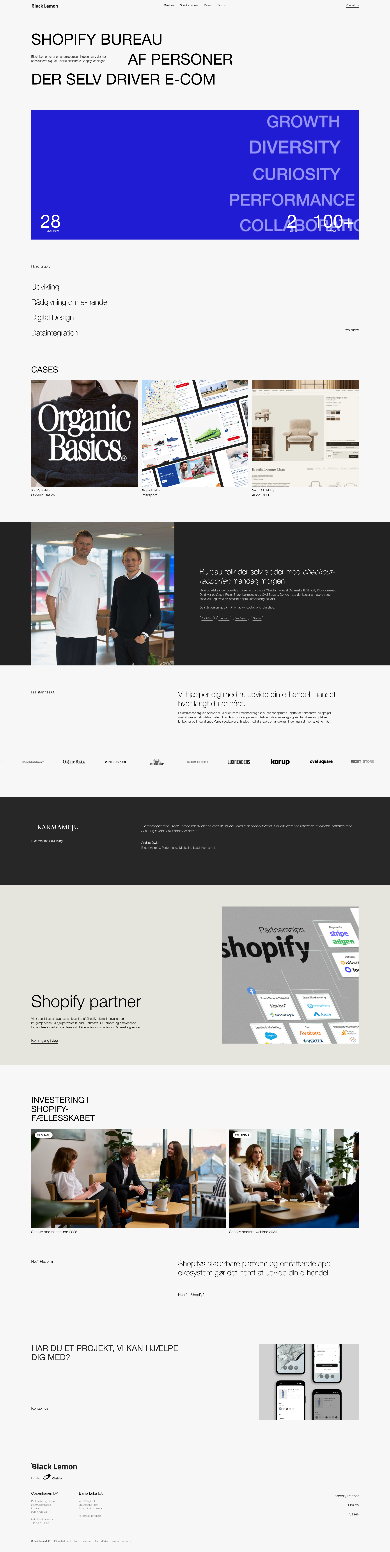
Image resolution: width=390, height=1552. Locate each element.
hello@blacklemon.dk (42, 1520)
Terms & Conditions (83, 1541)
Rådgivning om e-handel (69, 302)
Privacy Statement (62, 1541)
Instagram (126, 1541)
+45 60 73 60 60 (40, 1523)
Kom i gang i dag (44, 1040)
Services (169, 5)
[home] (44, 6)
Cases (208, 5)
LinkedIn (115, 1541)
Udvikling (45, 286)
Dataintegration (54, 332)
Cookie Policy (101, 1541)
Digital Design (52, 317)
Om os (222, 5)
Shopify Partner (189, 5)
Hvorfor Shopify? (191, 1295)
